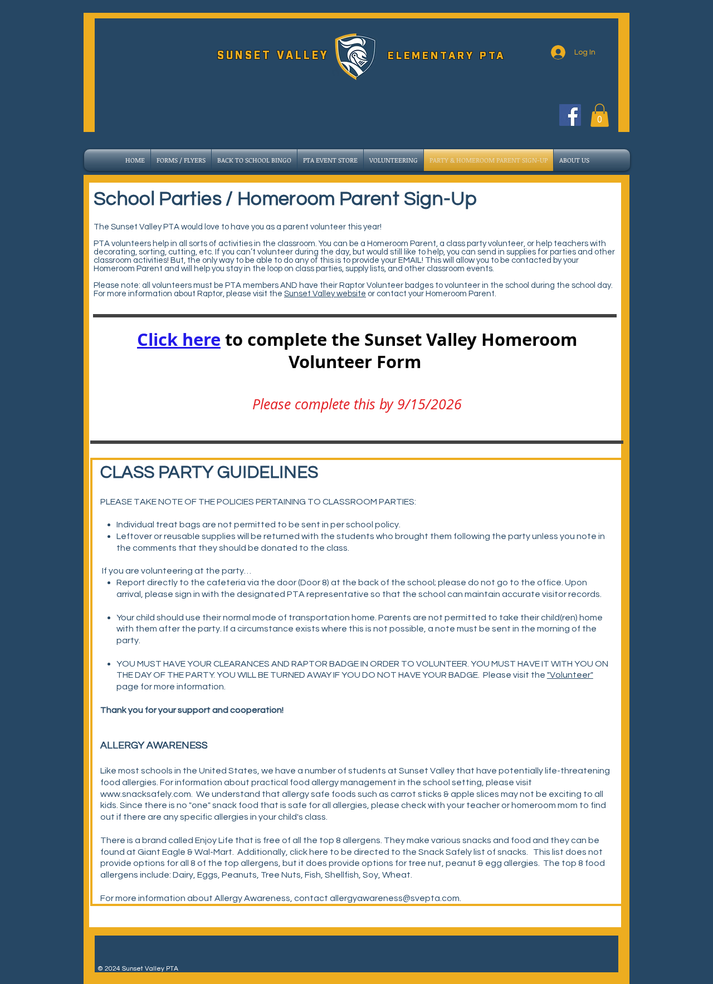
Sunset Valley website (325, 294)
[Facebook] (570, 115)
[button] (599, 115)
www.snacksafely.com (145, 794)
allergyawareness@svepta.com (395, 898)
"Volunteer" (570, 674)
